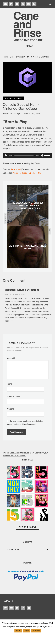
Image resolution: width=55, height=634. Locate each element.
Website (10, 408)
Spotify (32, 172)
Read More (36, 631)
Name (9, 383)
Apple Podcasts (20, 172)
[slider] (47, 155)
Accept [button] (18, 631)
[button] (27, 46)
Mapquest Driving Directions (22, 289)
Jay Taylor (17, 113)
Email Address (13, 396)
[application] (27, 155)
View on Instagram (27, 527)
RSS (39, 172)
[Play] (6, 155)
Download (16, 169)
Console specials (13, 98)
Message (11, 357)
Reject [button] (27, 631)
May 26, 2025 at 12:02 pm (15, 294)
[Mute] (42, 155)
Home (5, 56)
